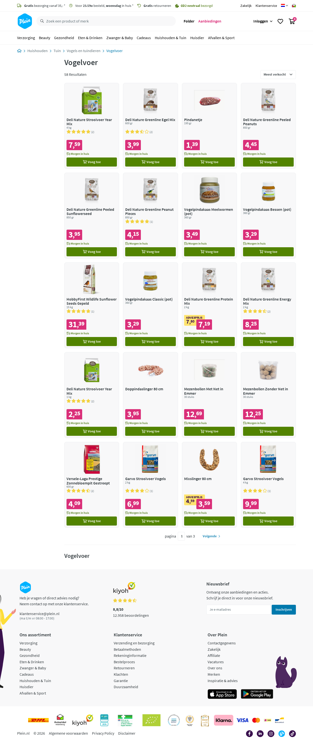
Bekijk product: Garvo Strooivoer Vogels (150, 485)
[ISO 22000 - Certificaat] (174, 720)
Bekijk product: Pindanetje (209, 125)
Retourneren (124, 667)
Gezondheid (64, 37)
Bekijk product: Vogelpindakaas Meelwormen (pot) (209, 215)
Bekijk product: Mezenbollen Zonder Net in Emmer (268, 395)
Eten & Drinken (90, 37)
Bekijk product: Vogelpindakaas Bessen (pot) (268, 215)
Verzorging (26, 37)
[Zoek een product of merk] (41, 21)
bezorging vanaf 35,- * (44, 5)
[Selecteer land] (284, 5)
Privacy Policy (103, 733)
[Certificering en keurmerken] (151, 720)
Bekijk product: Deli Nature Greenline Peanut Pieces (150, 215)
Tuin (57, 51)
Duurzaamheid (126, 686)
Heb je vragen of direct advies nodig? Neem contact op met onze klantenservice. (54, 600)
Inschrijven (284, 609)
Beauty (44, 37)
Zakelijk (246, 5)
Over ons (215, 667)
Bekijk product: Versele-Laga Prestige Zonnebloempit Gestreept (92, 485)
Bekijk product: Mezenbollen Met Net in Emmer (209, 395)
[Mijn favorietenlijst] (280, 21)
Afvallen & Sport (221, 37)
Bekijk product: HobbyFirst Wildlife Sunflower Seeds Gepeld (92, 305)
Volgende (210, 536)
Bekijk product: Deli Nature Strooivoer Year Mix (92, 125)
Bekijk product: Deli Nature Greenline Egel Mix (150, 125)
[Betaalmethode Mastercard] (256, 720)
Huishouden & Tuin (170, 37)
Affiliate (214, 655)
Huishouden (37, 51)
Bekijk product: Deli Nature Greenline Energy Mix (268, 305)
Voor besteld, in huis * (104, 5)
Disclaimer (126, 733)
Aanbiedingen (209, 21)
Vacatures (216, 661)
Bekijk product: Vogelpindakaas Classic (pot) (150, 305)
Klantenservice (266, 5)
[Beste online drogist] (190, 720)
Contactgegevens (222, 642)
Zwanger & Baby (119, 37)
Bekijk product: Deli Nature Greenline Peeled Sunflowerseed (92, 215)
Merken (214, 674)
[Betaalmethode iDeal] (267, 720)
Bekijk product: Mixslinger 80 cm (209, 485)
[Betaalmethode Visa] (242, 720)
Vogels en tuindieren (84, 51)
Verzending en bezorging (134, 642)
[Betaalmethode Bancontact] (279, 720)
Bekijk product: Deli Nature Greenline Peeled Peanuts (268, 125)
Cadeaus (144, 37)
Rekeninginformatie (130, 655)
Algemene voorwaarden (68, 733)
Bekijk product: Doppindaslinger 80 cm (150, 395)
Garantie (121, 680)
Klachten (121, 674)
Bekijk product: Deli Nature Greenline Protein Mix (209, 305)
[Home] (19, 51)
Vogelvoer (114, 51)
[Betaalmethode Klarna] (223, 720)
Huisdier (197, 37)
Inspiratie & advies (223, 680)
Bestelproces (124, 661)
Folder (189, 21)
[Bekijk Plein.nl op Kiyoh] (83, 720)
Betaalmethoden (127, 649)
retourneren (157, 5)
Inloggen (260, 21)
